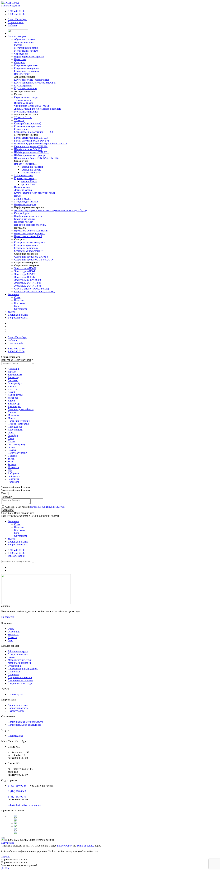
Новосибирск (15, 429)
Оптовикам (20, 309)
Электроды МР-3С (24, 274)
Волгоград (13, 377)
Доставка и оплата (18, 314)
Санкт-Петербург (17, 19)
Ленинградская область (20, 409)
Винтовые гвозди (23, 103)
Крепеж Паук (28, 184)
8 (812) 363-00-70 (17, 796)
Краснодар (13, 403)
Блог (16, 306)
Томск (11, 458)
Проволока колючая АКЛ (28, 236)
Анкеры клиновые (18, 654)
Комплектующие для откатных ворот (34, 192)
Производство (15, 694)
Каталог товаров (17, 36)
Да (2, 868)
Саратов (12, 455)
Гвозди (11, 657)
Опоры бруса (21, 213)
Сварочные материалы (20, 680)
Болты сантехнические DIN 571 (31, 140)
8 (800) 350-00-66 (17, 785)
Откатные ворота (30, 172)
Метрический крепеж (19, 662)
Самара (12, 450)
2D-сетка (19, 120)
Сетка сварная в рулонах (27, 126)
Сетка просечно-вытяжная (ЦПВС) (33, 132)
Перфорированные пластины (30, 224)
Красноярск (14, 406)
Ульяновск (13, 467)
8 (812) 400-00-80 (17, 791)
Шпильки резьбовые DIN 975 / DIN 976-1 (37, 158)
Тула (10, 461)
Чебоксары (14, 476)
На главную (7, 617)
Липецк (12, 412)
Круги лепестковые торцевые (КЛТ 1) (35, 82)
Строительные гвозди (26, 97)
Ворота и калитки (24, 163)
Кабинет (12, 25)
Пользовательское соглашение (24, 724)
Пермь (11, 441)
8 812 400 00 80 (16, 11)
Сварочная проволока (20, 677)
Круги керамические (25, 88)
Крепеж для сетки (24, 178)
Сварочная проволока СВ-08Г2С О (33, 259)
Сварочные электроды (20, 683)
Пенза (11, 438)
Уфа (10, 470)
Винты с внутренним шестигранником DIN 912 (40, 143)
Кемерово (13, 397)
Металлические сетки (20, 660)
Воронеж (13, 380)
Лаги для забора (23, 190)
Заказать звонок (16, 555)
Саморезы (13, 674)
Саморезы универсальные (28, 251)
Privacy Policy (64, 845)
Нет (7, 868)
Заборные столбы (23, 175)
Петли (17, 195)
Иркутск (12, 389)
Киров (11, 400)
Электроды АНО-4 (24, 271)
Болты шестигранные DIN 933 (31, 137)
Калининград (15, 394)
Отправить (8, 510)
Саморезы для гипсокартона (29, 242)
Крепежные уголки (24, 219)
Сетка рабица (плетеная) (27, 123)
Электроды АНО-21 (25, 268)
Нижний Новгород (18, 423)
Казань (11, 392)
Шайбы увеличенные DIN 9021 (31, 152)
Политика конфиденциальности (25, 721)
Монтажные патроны (26, 111)
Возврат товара (16, 711)
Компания (13, 294)
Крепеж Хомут (29, 181)
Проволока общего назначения (31, 230)
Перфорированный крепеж (23, 668)
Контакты (19, 303)
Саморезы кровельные (26, 245)
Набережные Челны (19, 421)
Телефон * (7, 496)
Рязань (11, 447)
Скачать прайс (16, 22)
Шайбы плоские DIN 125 (28, 149)
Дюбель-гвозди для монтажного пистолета (37, 108)
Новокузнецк (15, 426)
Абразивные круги (18, 651)
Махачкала (13, 415)
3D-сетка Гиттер (23, 117)
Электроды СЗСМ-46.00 (27, 280)
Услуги (11, 311)
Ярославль (13, 481)
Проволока (14, 671)
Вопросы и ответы (18, 317)
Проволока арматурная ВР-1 (29, 233)
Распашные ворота (31, 169)
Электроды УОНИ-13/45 (27, 282)
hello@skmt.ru (15, 805)
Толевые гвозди (23, 100)
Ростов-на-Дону (16, 444)
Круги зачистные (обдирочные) (31, 79)
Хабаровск (13, 473)
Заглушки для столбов (26, 201)
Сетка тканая (21, 129)
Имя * (4, 493)
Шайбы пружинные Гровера (29, 155)
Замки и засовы (22, 198)
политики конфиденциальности (47, 506)
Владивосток (15, 374)
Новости (19, 300)
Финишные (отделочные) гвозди (32, 105)
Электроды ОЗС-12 (24, 277)
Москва (12, 418)
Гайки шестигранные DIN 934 (31, 146)
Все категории (22, 74)
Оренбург (13, 435)
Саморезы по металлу (26, 248)
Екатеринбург (15, 383)
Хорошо (5, 856)
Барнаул (12, 371)
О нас (17, 297)
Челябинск (13, 479)
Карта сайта (7, 842)
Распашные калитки (32, 166)
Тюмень (12, 464)
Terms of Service (85, 845)
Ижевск (12, 386)
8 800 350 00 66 (16, 14)
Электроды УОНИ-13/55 (27, 285)
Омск (11, 432)
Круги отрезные (23, 85)
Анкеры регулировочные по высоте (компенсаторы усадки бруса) (50, 210)
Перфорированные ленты (28, 216)
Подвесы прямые (23, 221)
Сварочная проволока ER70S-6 (31, 256)
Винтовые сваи (22, 187)
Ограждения (14, 665)
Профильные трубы (25, 204)
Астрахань (13, 368)
